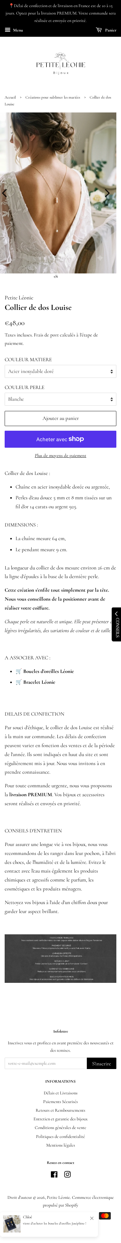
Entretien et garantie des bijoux (60, 1119)
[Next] (107, 193)
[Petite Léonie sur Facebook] (54, 1175)
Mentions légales (60, 1145)
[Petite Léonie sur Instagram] (67, 1175)
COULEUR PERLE (24, 387)
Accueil (10, 97)
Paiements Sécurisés (60, 1101)
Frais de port (46, 335)
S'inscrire (101, 1063)
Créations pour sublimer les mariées (52, 97)
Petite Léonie (58, 1197)
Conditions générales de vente (60, 1127)
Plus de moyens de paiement (60, 455)
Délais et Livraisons (61, 1093)
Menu (17, 30)
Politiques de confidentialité (60, 1136)
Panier (110, 30)
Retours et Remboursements (60, 1110)
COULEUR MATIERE (28, 359)
